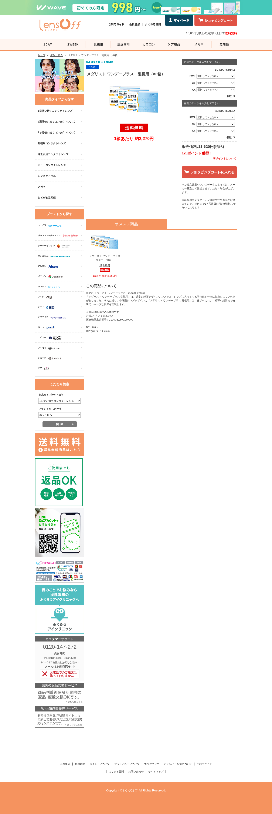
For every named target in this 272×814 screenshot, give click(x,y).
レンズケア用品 (47, 175)
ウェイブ (42, 225)
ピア (40, 368)
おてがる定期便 (47, 197)
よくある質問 (116, 771)
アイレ (41, 296)
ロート (41, 327)
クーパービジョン (46, 245)
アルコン (42, 266)
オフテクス (43, 317)
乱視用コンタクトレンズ (52, 143)
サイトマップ (155, 771)
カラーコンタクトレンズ (52, 165)
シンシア (42, 286)
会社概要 (65, 764)
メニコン (42, 276)
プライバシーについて (127, 764)
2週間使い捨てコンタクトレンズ (56, 121)
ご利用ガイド (204, 764)
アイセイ (42, 347)
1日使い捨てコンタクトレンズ (55, 110)
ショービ (42, 358)
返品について (152, 764)
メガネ (41, 186)
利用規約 (80, 764)
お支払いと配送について (178, 764)
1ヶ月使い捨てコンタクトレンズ (56, 132)
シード (41, 307)
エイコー (42, 337)
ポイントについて (99, 764)
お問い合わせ (136, 771)
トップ (41, 55)
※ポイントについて (224, 158)
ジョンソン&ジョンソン (49, 235)
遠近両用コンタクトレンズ (53, 154)
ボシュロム (56, 55)
